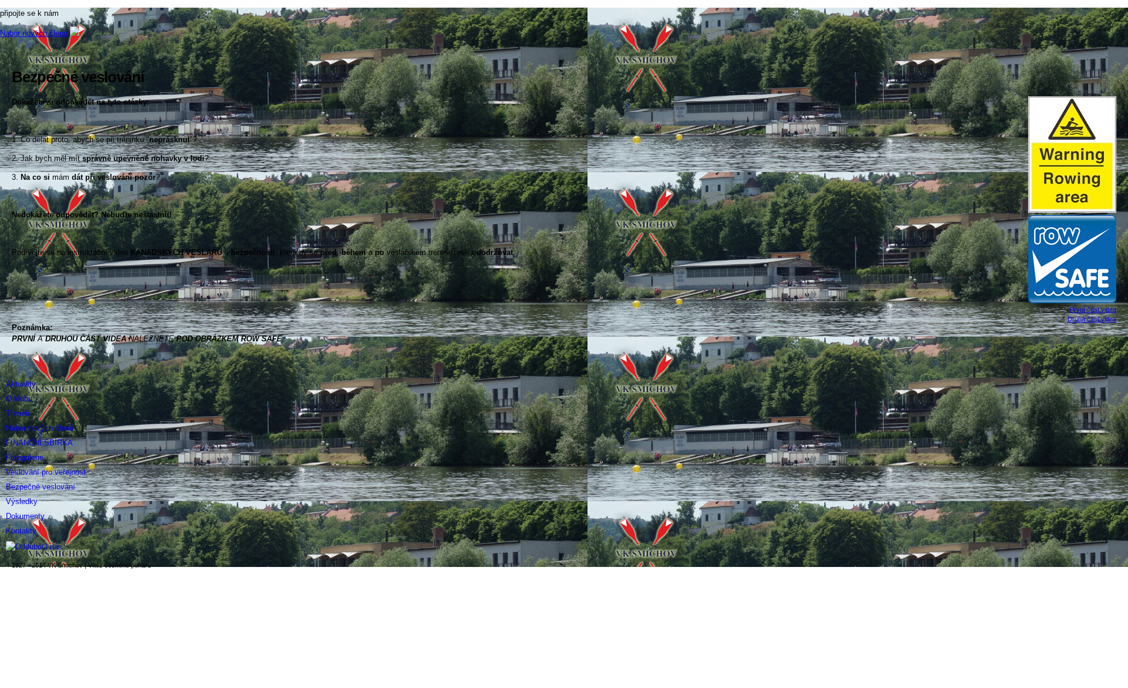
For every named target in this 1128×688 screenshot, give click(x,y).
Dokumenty (25, 516)
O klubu (19, 398)
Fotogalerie (24, 457)
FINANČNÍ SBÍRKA (39, 442)
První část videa (1093, 309)
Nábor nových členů (34, 33)
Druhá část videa (1091, 319)
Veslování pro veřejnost (46, 472)
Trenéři (17, 413)
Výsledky (22, 501)
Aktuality (21, 384)
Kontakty (21, 530)
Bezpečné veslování (40, 486)
